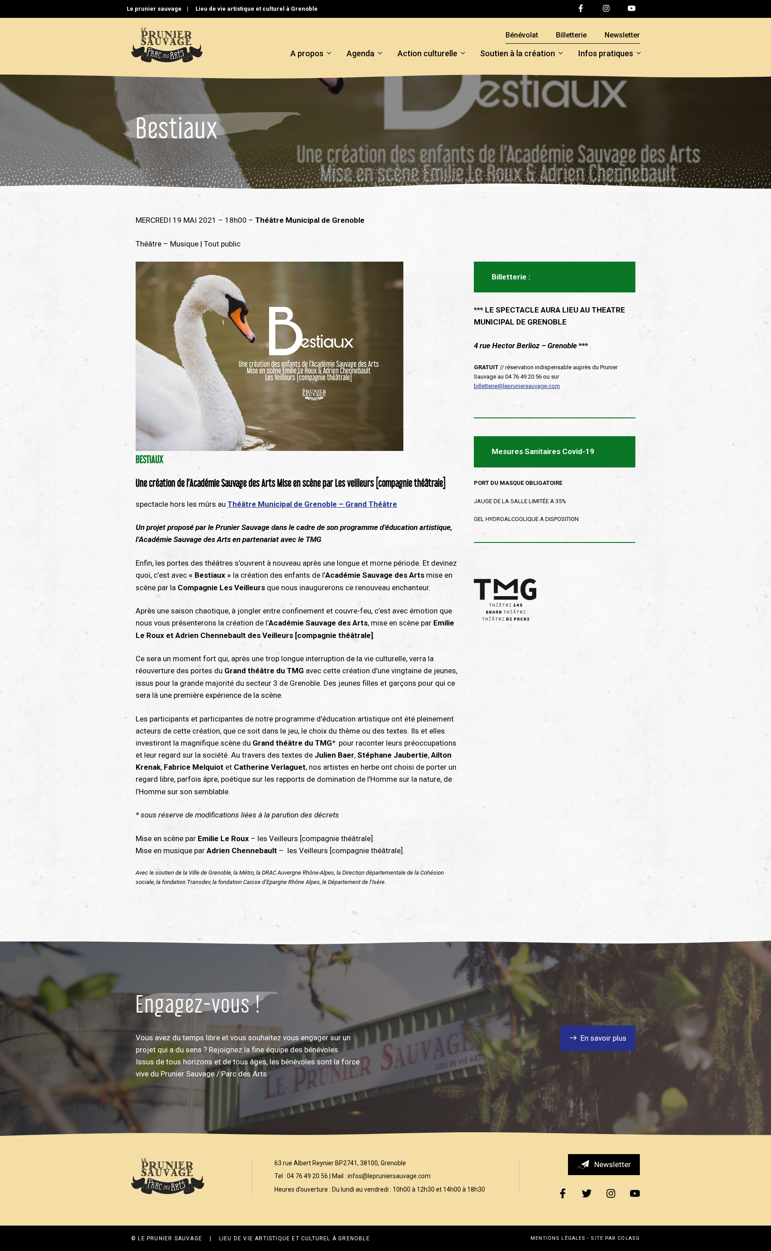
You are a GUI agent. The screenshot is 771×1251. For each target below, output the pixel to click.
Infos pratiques (605, 53)
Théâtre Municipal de (265, 504)
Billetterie (571, 35)
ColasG (629, 1238)
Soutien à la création (517, 53)
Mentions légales (558, 1238)
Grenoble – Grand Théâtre (350, 504)
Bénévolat (522, 35)
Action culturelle (427, 53)
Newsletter (622, 35)
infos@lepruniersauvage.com (389, 1176)
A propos (306, 53)
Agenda (360, 53)
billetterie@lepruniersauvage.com (517, 386)
